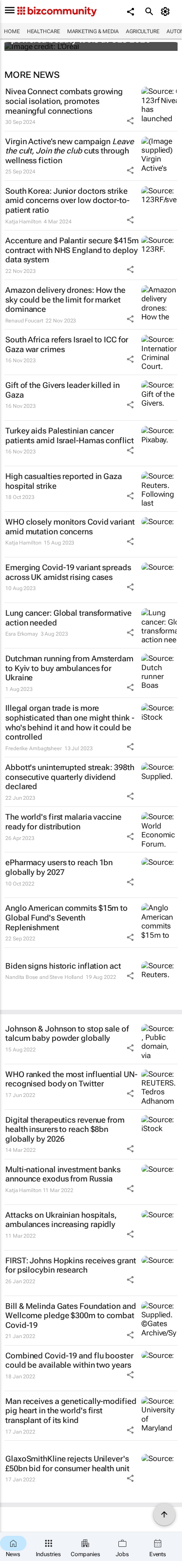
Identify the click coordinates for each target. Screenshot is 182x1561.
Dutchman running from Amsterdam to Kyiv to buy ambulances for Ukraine (69, 668)
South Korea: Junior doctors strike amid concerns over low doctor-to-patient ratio (67, 200)
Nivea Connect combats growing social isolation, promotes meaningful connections (64, 101)
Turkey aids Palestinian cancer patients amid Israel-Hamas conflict (69, 435)
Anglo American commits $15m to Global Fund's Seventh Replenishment (66, 917)
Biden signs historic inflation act (63, 965)
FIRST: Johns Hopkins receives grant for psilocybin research (70, 1265)
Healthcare (43, 31)
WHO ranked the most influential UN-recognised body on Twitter (71, 1079)
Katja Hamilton (23, 222)
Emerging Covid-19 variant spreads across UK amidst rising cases (68, 572)
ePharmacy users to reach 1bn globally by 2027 (59, 867)
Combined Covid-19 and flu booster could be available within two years (69, 1360)
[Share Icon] (130, 120)
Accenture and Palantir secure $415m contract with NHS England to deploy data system (72, 250)
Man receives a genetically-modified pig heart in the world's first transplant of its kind (70, 1410)
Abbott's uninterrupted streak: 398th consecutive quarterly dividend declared (69, 777)
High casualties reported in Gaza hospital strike (63, 481)
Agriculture (142, 31)
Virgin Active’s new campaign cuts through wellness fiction (69, 151)
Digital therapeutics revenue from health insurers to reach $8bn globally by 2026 (65, 1129)
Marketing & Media (93, 31)
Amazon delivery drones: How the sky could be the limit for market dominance (65, 299)
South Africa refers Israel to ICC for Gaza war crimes (66, 344)
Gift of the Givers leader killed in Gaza (62, 389)
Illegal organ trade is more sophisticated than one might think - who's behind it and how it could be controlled (69, 722)
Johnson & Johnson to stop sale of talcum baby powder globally (67, 1033)
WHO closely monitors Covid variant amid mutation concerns (70, 526)
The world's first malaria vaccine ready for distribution (63, 821)
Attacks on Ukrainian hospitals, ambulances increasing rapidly (61, 1219)
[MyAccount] (167, 11)
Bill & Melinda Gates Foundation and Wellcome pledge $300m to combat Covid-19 (70, 1315)
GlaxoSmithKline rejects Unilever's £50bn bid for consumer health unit (67, 1463)
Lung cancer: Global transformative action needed (68, 617)
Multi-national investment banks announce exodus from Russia (63, 1174)
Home (12, 31)
